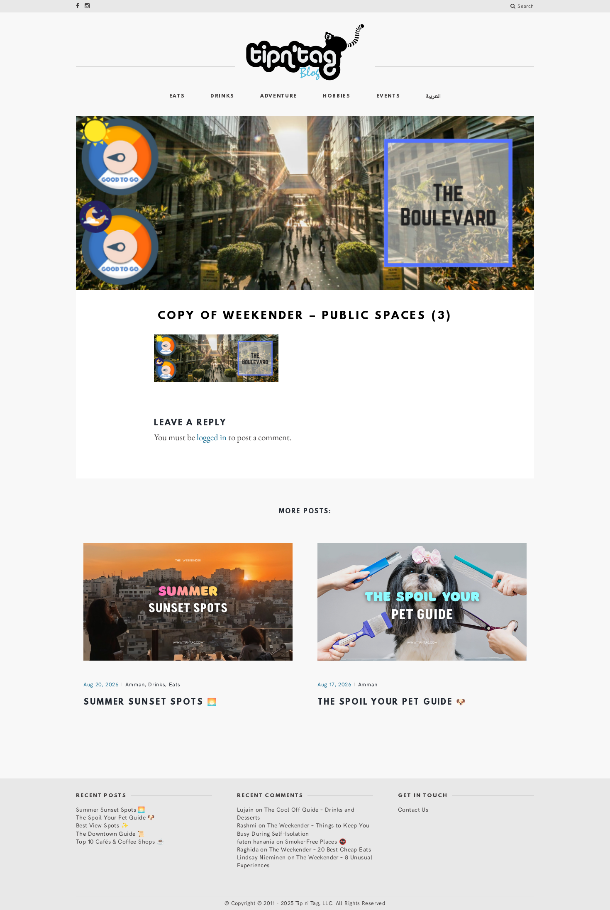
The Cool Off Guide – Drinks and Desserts (295, 813)
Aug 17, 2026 (334, 684)
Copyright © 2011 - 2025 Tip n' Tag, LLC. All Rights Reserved (308, 903)
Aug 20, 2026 (101, 684)
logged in (212, 437)
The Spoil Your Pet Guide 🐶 (391, 702)
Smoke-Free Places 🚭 (315, 841)
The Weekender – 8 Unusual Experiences (304, 861)
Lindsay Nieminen (261, 857)
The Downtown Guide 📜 (110, 833)
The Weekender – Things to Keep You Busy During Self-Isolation (303, 829)
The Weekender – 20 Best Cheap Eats (320, 849)
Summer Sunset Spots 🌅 (150, 702)
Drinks (222, 96)
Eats (177, 96)
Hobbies (337, 96)
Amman (135, 684)
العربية (433, 96)
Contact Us (413, 809)
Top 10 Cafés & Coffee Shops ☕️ (120, 841)
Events (388, 96)
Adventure (278, 96)
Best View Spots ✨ (102, 825)
